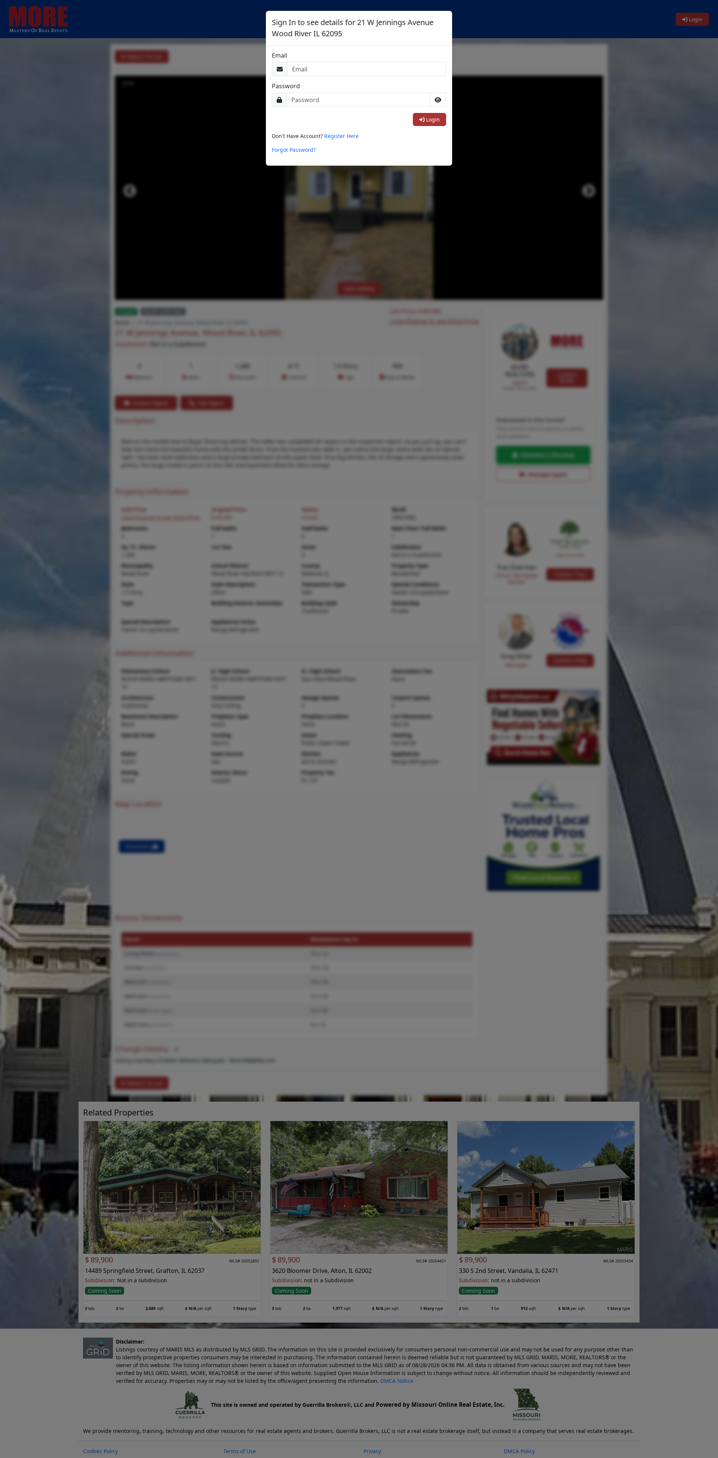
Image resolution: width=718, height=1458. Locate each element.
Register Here (341, 135)
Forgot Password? (294, 149)
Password (286, 86)
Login (432, 119)
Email (279, 55)
